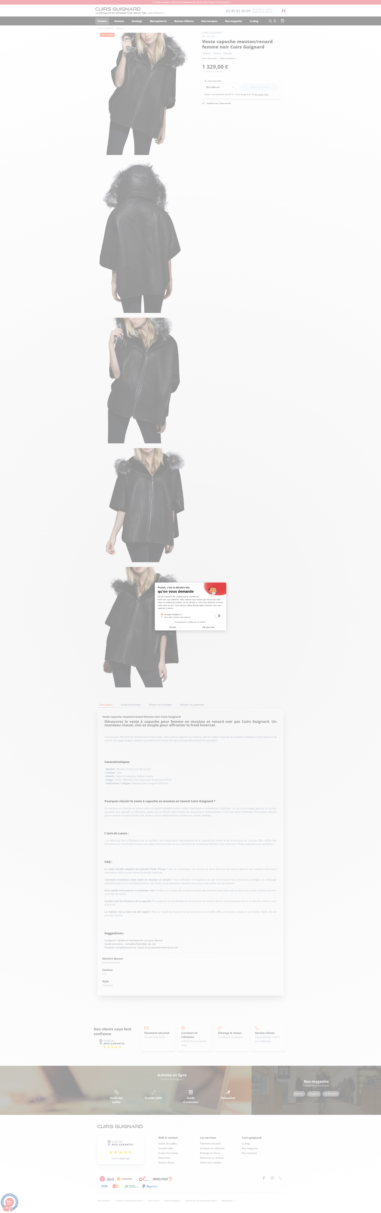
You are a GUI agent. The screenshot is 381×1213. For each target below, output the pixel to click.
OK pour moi (208, 627)
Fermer (172, 627)
